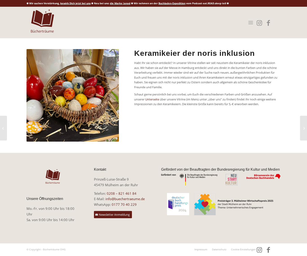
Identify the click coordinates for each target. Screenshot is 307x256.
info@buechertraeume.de (125, 199)
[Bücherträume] (42, 22)
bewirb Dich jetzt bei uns (75, 3)
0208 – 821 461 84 (121, 193)
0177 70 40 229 (124, 204)
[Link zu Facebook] (268, 23)
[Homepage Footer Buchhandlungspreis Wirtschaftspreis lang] (220, 204)
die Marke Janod (120, 3)
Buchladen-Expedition (171, 3)
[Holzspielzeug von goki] (3, 128)
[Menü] (250, 22)
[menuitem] (250, 22)
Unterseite (152, 99)
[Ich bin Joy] (303, 128)
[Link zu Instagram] (259, 23)
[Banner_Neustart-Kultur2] (220, 180)
